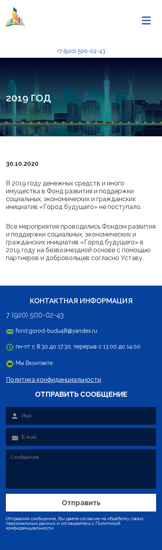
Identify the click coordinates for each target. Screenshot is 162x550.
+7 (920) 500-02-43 (81, 51)
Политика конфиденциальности (53, 379)
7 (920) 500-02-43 (35, 315)
